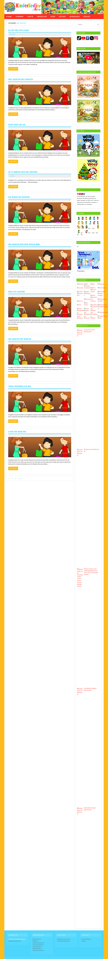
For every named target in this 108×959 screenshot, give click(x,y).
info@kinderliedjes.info (14, 941)
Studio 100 (30, 17)
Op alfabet (9, 17)
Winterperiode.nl (37, 948)
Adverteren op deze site (63, 939)
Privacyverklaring (86, 939)
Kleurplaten (86, 17)
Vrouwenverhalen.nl (38, 944)
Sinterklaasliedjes (74, 17)
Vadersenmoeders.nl (38, 943)
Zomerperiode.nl (37, 946)
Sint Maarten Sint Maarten (19, 338)
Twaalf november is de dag (19, 386)
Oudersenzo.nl (36, 939)
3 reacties (11, 176)
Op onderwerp (19, 17)
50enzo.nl (35, 941)
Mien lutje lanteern (16, 291)
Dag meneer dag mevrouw (19, 197)
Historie (53, 17)
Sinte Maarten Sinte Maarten (20, 79)
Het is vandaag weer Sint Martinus (22, 171)
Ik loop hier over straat (18, 30)
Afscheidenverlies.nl (38, 950)
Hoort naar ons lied (16, 124)
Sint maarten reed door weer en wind (24, 244)
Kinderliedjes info (42, 17)
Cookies (83, 941)
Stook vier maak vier (17, 431)
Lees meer (13, 68)
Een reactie (12, 34)
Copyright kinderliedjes (63, 941)
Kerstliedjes (62, 17)
